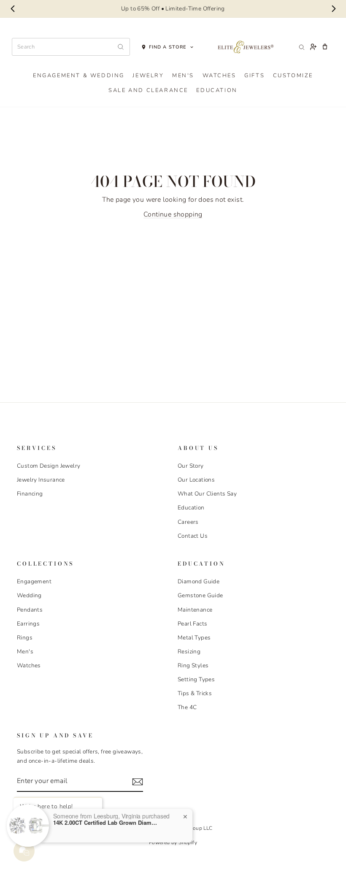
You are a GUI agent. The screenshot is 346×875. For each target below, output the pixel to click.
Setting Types (196, 679)
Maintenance (195, 610)
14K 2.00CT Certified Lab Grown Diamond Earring (106, 822)
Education (216, 90)
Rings (24, 638)
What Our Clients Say (207, 494)
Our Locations (196, 480)
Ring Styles (193, 665)
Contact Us (193, 536)
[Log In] (313, 47)
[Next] (334, 9)
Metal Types (194, 638)
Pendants (30, 610)
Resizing (189, 651)
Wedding (29, 595)
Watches (219, 75)
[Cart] (325, 47)
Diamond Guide (198, 581)
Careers (188, 522)
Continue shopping (173, 214)
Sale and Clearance (148, 90)
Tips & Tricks (195, 693)
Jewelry (148, 75)
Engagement (34, 581)
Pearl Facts (192, 624)
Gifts (254, 75)
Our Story (191, 466)
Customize (293, 75)
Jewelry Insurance (41, 480)
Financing (30, 494)
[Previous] (12, 9)
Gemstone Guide (200, 595)
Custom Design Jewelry (48, 466)
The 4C (187, 707)
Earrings (28, 624)
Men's (183, 75)
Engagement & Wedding (78, 75)
